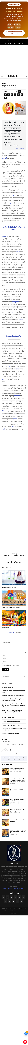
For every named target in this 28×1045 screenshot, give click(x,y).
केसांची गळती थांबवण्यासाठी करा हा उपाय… (14, 555)
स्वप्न (13, 426)
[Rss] (17, 901)
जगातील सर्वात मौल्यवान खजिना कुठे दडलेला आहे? (17, 820)
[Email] (13, 901)
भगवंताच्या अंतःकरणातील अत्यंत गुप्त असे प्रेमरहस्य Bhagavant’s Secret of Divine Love (18, 831)
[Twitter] (7, 897)
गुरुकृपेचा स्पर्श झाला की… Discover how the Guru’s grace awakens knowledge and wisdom (17, 801)
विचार (17, 369)
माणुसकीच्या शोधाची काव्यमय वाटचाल (13, 721)
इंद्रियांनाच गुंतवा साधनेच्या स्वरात (9, 587)
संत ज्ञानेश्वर (5, 236)
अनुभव (18, 252)
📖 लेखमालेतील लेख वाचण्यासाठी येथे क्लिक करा (14, 33)
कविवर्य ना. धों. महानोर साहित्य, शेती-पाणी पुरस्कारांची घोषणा (13, 695)
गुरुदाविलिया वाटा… (5, 628)
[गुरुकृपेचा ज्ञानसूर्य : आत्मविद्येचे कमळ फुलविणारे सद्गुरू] (5, 812)
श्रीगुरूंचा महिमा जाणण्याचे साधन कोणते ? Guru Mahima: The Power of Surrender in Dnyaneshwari (17, 780)
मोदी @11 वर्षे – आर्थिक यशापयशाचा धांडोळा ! (11, 607)
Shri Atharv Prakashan (19, 910)
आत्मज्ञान (4, 379)
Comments (10, 632)
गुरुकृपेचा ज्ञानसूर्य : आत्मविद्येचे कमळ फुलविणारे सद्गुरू (17, 810)
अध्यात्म (21, 320)
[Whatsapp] (21, 901)
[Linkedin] (23, 897)
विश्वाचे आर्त (4, 83)
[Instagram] (11, 897)
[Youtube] (9, 901)
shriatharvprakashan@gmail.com (14, 888)
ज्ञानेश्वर (15, 419)
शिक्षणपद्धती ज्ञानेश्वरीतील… (14, 336)
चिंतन (3, 411)
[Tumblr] (5, 901)
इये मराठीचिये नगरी (14, 76)
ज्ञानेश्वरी (4, 158)
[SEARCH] (24, 676)
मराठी (3, 429)
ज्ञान (11, 203)
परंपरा (13, 195)
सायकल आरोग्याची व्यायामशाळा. (13, 733)
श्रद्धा (8, 366)
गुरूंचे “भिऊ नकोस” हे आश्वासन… (16, 789)
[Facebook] (3, 897)
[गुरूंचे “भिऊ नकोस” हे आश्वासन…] (5, 792)
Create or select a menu (13, 40)
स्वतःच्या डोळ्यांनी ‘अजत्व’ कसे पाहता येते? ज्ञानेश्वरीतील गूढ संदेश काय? (17, 769)
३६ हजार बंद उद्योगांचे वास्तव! (7, 687)
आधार (13, 312)
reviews (18, 632)
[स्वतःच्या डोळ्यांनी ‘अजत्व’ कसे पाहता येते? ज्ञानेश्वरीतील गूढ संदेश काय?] (5, 771)
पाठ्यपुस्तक (15, 302)
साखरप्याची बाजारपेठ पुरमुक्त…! (14, 562)
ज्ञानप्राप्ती (17, 396)
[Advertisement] (14, 59)
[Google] (19, 897)
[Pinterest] (15, 897)
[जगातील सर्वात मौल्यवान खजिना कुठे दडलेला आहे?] (5, 822)
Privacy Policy (13, 913)
